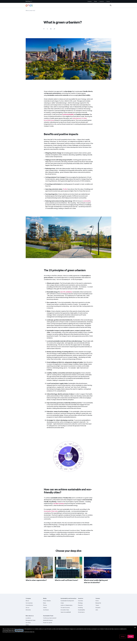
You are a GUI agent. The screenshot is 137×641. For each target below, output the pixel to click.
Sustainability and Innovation (68, 598)
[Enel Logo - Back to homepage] (29, 5)
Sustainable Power (48, 615)
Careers (108, 1)
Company (90, 1)
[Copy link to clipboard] (54, 28)
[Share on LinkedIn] (50, 28)
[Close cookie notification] (135, 627)
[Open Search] (110, 5)
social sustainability (68, 114)
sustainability (87, 201)
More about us (30, 615)
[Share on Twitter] (47, 28)
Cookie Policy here (19, 630)
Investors (102, 1)
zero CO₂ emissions (66, 292)
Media (95, 1)
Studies (65, 189)
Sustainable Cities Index (51, 511)
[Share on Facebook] (43, 28)
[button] (29, 1)
